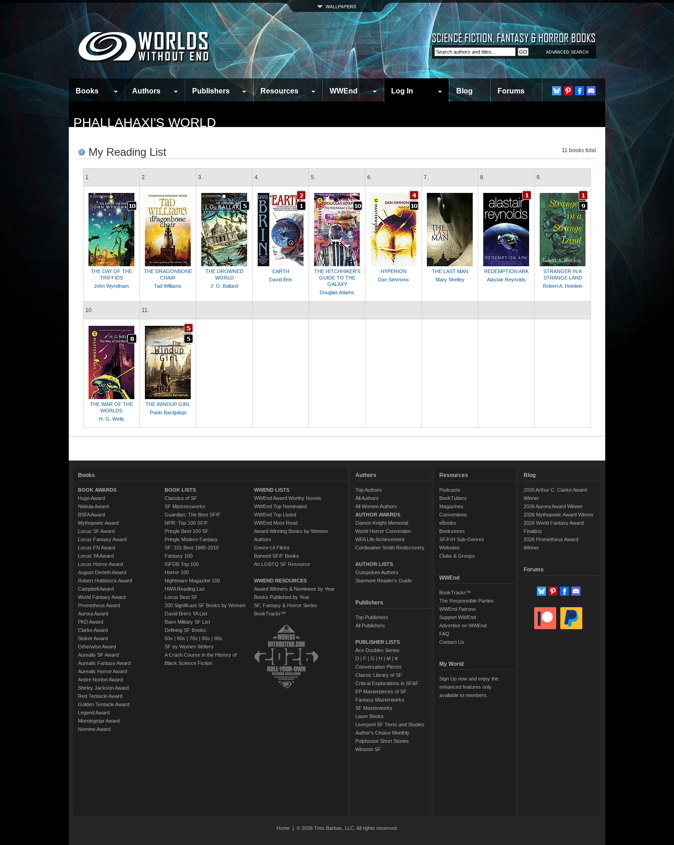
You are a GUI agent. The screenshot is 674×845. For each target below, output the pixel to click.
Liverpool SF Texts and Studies (390, 724)
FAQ (444, 633)
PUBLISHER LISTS (377, 642)
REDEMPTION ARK (506, 271)
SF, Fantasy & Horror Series (285, 605)
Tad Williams (168, 286)
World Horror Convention (383, 531)
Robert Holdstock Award (105, 580)
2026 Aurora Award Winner (553, 506)
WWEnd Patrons (457, 609)
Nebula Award (93, 506)
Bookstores (452, 531)
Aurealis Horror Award (102, 671)
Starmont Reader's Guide (383, 580)
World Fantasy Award (102, 597)
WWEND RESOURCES (280, 580)
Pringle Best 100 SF (187, 531)
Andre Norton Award (100, 679)
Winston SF (368, 749)
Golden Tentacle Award (103, 704)
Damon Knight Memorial (381, 523)
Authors (146, 91)
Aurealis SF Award (98, 655)
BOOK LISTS (180, 490)
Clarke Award (93, 630)
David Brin (280, 279)
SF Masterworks (373, 708)
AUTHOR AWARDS (377, 514)
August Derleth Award (102, 572)
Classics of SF (181, 498)
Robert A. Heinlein (562, 286)
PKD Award (90, 622)
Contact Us (451, 642)
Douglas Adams (337, 292)
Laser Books (369, 716)
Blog (464, 91)
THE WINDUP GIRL (167, 404)
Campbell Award (96, 589)
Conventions (453, 514)
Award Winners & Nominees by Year (294, 589)
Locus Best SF (181, 597)
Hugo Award (91, 498)
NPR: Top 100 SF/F (186, 523)
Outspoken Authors (376, 572)
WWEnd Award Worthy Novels (287, 498)
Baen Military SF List (187, 622)
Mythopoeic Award (98, 523)
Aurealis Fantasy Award (104, 663)
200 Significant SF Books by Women (205, 605)
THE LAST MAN (450, 271)
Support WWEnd (457, 617)
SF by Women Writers (189, 646)
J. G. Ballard (224, 286)
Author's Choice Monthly (382, 732)
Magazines (451, 506)
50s (169, 638)
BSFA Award (91, 514)
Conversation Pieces (378, 666)
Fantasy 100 (179, 556)
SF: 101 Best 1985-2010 (192, 547)
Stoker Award (93, 638)
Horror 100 (177, 572)
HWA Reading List (184, 589)
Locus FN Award (96, 547)
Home (283, 828)
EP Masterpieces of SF (381, 691)
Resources (279, 91)
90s (218, 638)
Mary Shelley (450, 279)
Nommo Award (94, 729)
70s (193, 638)
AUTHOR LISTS (374, 564)
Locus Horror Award (100, 564)
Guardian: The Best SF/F (193, 514)
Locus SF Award (96, 531)
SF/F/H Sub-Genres (461, 539)
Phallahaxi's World (144, 122)
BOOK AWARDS (97, 490)
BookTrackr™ (270, 613)
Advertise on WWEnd (462, 625)
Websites (449, 547)
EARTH (280, 271)
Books (87, 91)
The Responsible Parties (466, 601)
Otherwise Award (97, 646)
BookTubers (453, 498)
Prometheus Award (99, 605)
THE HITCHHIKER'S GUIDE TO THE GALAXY (337, 278)
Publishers (211, 91)
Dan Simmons (393, 279)
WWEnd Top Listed (275, 514)
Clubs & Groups (457, 556)
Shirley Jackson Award (103, 688)
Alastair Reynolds (506, 279)
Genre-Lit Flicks (272, 547)
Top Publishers (371, 617)
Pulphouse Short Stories (382, 741)
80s (206, 638)
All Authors (367, 498)
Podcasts (449, 490)
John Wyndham (111, 286)
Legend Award (94, 712)
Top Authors (368, 490)
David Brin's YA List (186, 613)
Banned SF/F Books (276, 556)
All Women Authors (376, 506)
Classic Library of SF (378, 675)
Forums (511, 91)
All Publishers (370, 625)
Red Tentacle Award (100, 696)
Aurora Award (93, 613)
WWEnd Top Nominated (280, 506)
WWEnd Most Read (276, 523)
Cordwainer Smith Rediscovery (390, 547)
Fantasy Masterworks (379, 699)
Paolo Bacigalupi (168, 412)
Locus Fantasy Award (102, 539)
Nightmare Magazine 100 (192, 580)
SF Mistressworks (185, 506)
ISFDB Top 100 (182, 564)
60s (181, 638)
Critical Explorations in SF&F (387, 683)
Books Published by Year (281, 597)
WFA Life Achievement (379, 539)
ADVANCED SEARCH (567, 52)
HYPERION (394, 271)
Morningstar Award (99, 721)
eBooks (447, 523)
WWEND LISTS (271, 490)
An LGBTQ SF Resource (282, 564)
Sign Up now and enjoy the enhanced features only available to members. (468, 687)
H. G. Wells (111, 419)
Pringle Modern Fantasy (191, 539)
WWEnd (344, 91)
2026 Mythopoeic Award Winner (559, 514)
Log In (402, 91)
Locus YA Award (96, 556)
